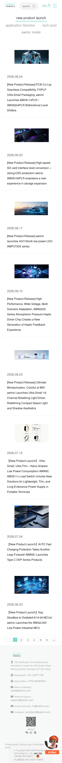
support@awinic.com (22, 700)
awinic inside (31, 31)
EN (44, 6)
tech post (50, 25)
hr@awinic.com (40, 706)
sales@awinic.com (21, 690)
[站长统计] (37, 753)
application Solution (20, 25)
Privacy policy (11, 744)
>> (54, 639)
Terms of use (26, 744)
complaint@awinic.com (37, 712)
